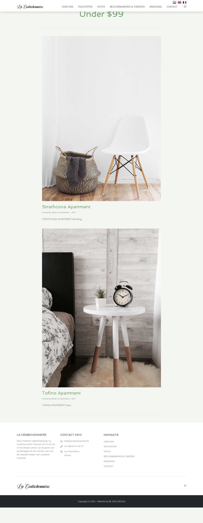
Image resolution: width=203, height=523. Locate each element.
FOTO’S (101, 6)
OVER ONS (67, 6)
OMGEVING (155, 6)
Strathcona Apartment (66, 206)
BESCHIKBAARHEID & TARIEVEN (127, 6)
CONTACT (172, 6)
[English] (179, 2)
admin (54, 212)
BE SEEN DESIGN (117, 501)
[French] (184, 2)
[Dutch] (174, 2)
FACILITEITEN (85, 6)
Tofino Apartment (61, 393)
